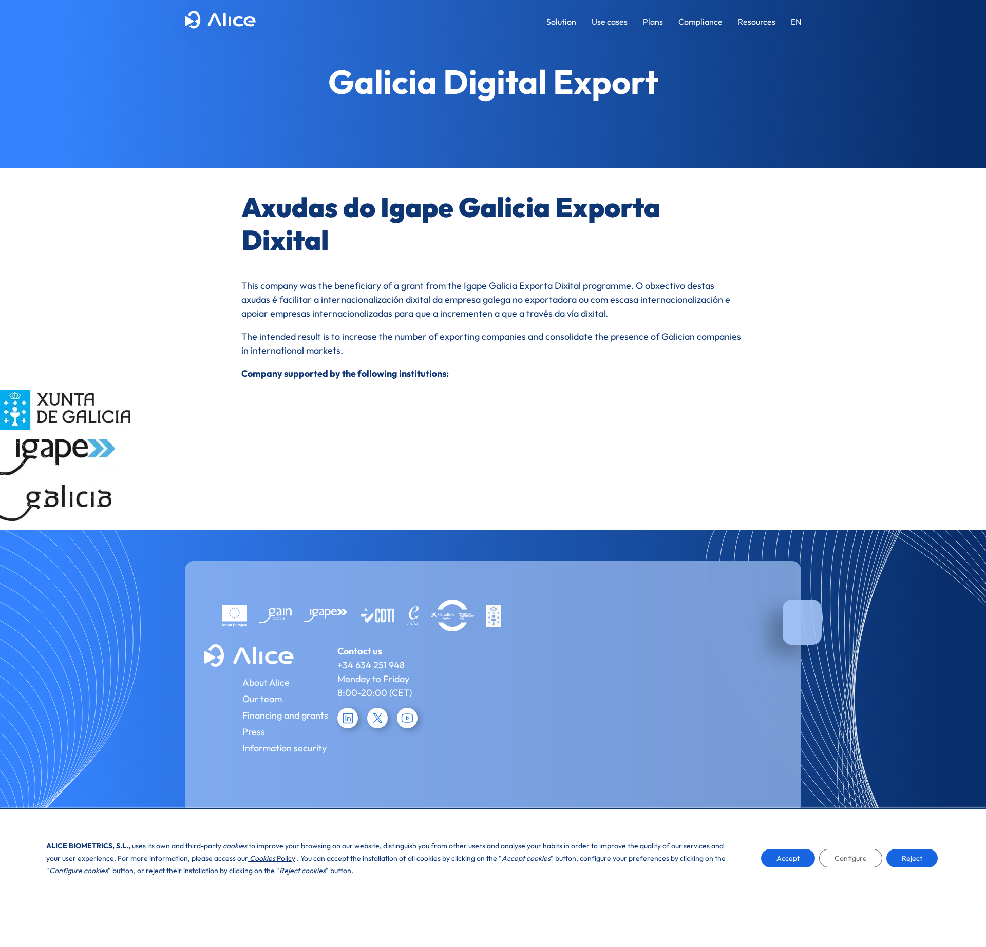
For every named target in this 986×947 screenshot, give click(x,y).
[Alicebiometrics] (220, 21)
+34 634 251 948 (371, 665)
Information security (284, 748)
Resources (756, 21)
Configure (851, 858)
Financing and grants (285, 715)
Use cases (610, 21)
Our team (262, 699)
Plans (653, 21)
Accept (788, 858)
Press (253, 732)
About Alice (266, 682)
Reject (912, 858)
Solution (561, 21)
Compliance (700, 21)
